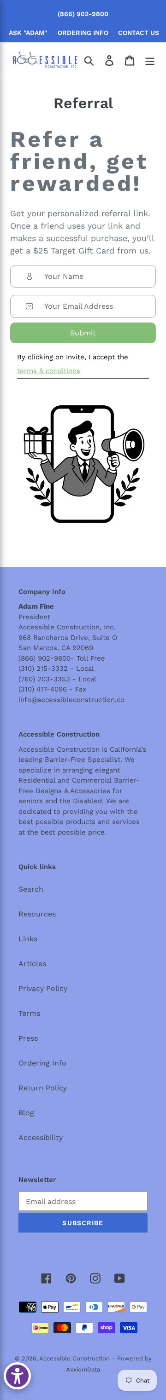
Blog (26, 1112)
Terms (29, 1013)
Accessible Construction (74, 1358)
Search (30, 889)
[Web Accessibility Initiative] (17, 1376)
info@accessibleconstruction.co (71, 700)
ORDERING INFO (83, 32)
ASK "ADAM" (28, 32)
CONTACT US (138, 32)
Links (27, 938)
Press (28, 1038)
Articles (32, 963)
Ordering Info (42, 1063)
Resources (37, 914)
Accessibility (40, 1137)
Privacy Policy (42, 988)
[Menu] (150, 60)
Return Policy (42, 1087)
